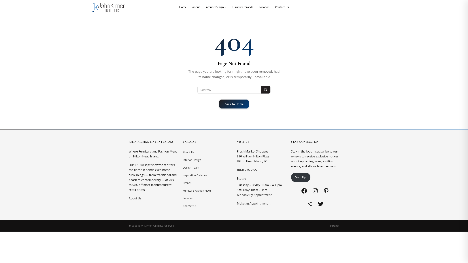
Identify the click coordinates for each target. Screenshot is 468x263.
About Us (188, 152)
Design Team (191, 167)
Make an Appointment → (254, 203)
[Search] (265, 90)
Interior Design (214, 7)
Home (183, 7)
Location (264, 7)
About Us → (137, 198)
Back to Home (234, 104)
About (196, 7)
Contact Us (282, 7)
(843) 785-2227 (247, 170)
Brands (187, 183)
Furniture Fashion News (197, 190)
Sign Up (300, 177)
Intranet (334, 225)
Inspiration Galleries (195, 175)
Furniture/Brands (242, 7)
